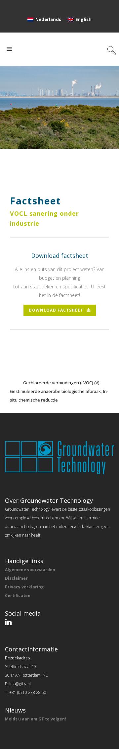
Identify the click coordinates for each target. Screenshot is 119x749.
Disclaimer (16, 578)
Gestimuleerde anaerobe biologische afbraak (55, 391)
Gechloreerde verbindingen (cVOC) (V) (61, 383)
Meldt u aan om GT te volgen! (35, 719)
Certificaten (17, 595)
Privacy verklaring (24, 587)
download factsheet (56, 310)
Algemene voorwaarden (30, 569)
